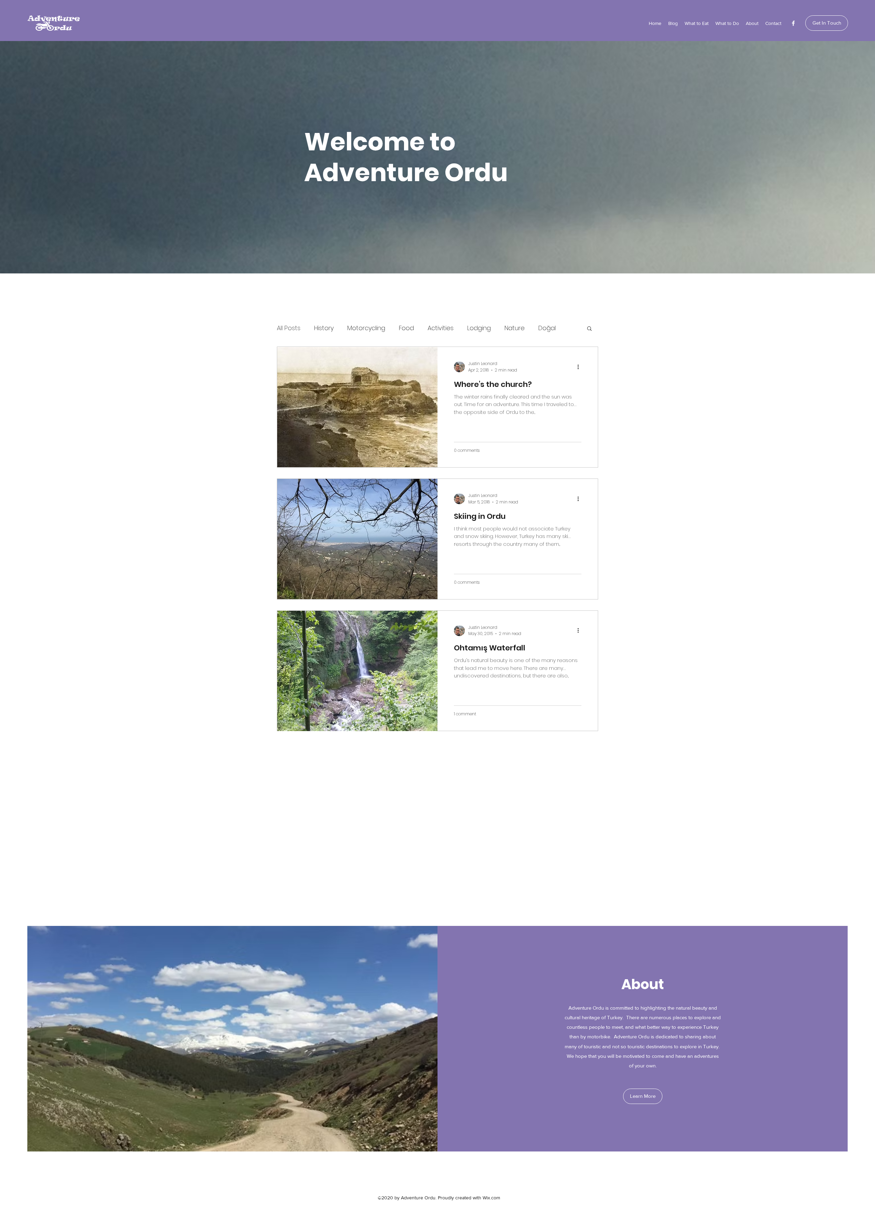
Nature (514, 328)
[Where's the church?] (357, 407)
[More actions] (580, 367)
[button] (589, 329)
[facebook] (793, 23)
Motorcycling (366, 328)
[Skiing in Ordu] (357, 539)
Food (406, 328)
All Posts (288, 328)
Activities (441, 328)
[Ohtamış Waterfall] (357, 671)
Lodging (479, 328)
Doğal (547, 328)
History (324, 328)
